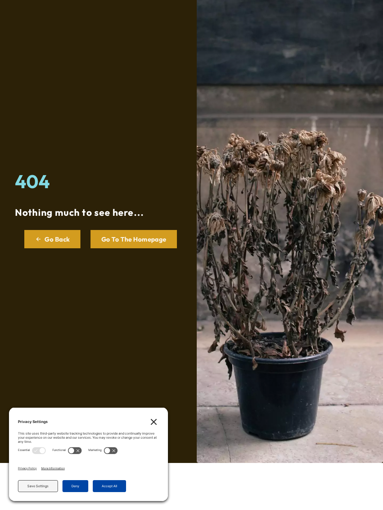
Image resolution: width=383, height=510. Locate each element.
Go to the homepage (133, 239)
